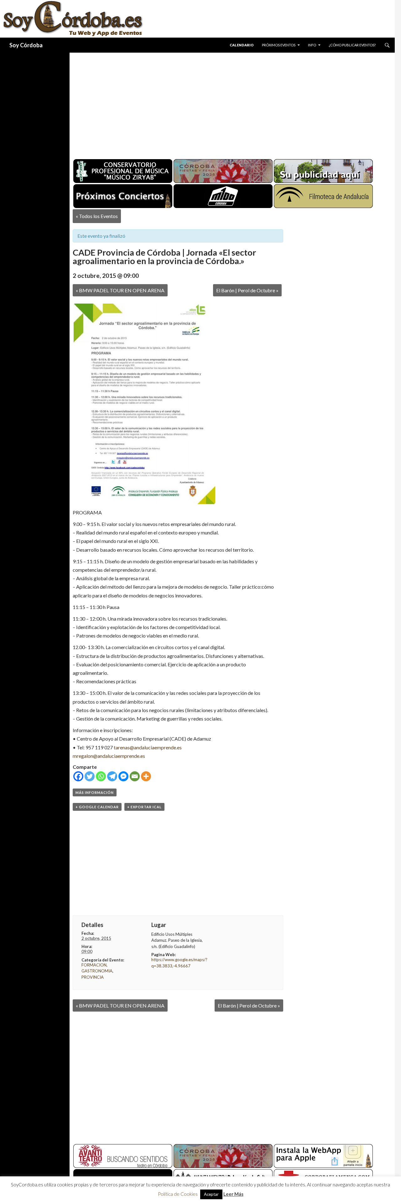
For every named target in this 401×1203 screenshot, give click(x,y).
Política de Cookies (178, 1194)
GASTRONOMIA (96, 970)
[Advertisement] (226, 103)
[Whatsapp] (101, 776)
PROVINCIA (92, 977)
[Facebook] (78, 776)
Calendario (242, 45)
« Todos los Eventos (97, 216)
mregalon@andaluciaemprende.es (109, 756)
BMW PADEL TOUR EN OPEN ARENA (120, 290)
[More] (146, 776)
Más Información (95, 792)
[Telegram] (112, 776)
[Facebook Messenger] (123, 776)
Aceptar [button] (211, 1194)
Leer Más (233, 1194)
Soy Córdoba (26, 45)
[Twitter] (90, 776)
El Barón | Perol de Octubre (247, 290)
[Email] (135, 776)
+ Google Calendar (97, 807)
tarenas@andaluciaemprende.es (148, 747)
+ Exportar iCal (144, 807)
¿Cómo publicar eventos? (352, 45)
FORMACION (94, 964)
